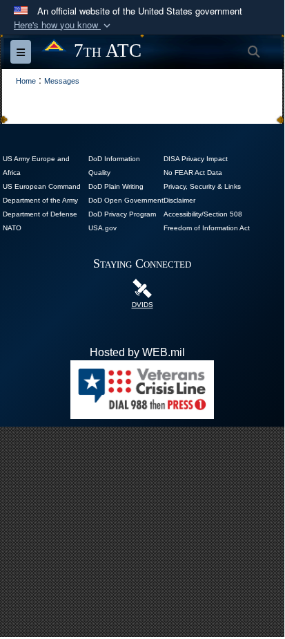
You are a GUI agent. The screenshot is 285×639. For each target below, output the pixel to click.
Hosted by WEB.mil (137, 352)
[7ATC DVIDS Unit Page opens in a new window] (142, 287)
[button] (63, 25)
